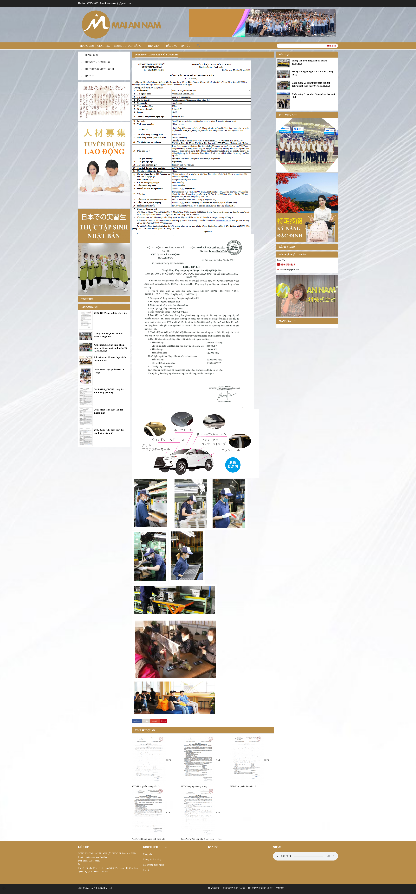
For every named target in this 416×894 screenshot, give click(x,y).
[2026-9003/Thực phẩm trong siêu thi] (149, 760)
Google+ (155, 721)
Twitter (146, 721)
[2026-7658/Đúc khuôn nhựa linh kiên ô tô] (149, 812)
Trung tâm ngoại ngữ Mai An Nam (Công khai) (108, 335)
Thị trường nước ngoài (99, 69)
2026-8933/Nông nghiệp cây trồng (110, 313)
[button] (198, 45)
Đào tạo (171, 46)
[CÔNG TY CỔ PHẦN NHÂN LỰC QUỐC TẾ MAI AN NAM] (121, 24)
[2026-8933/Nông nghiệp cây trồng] (198, 760)
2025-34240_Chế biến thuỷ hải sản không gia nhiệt (109, 391)
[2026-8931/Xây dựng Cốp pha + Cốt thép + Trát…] (198, 812)
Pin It (163, 721)
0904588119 (287, 264)
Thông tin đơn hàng (127, 46)
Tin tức (185, 46)
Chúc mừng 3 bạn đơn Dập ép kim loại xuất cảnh (314, 96)
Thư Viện (153, 46)
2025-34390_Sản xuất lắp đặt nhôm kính (108, 411)
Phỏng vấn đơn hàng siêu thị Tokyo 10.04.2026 (309, 62)
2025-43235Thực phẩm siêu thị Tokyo (109, 371)
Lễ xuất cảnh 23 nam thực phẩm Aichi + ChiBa (110, 359)
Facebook (136, 721)
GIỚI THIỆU (103, 46)
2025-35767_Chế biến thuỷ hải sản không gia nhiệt (109, 431)
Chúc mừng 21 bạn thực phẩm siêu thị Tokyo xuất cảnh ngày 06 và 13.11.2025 (110, 348)
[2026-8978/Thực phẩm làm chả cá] (247, 760)
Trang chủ (87, 46)
